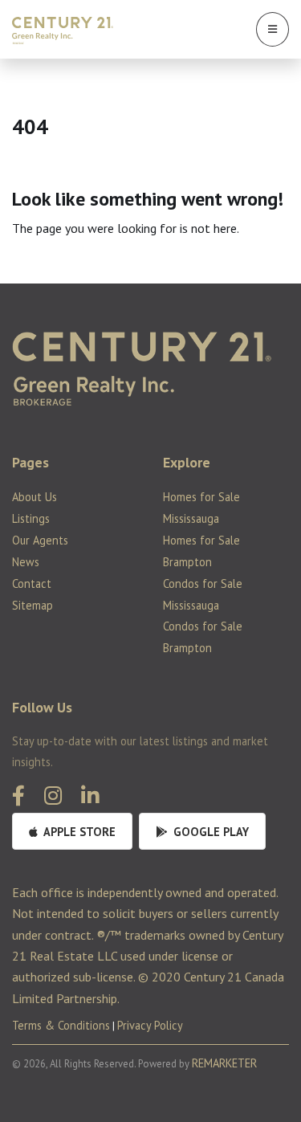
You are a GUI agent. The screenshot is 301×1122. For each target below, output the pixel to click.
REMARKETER (224, 1063)
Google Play (209, 831)
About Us (34, 496)
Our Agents (40, 540)
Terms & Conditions (61, 1025)
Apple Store (78, 831)
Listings (31, 518)
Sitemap (32, 605)
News (25, 561)
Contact (31, 583)
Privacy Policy (150, 1025)
